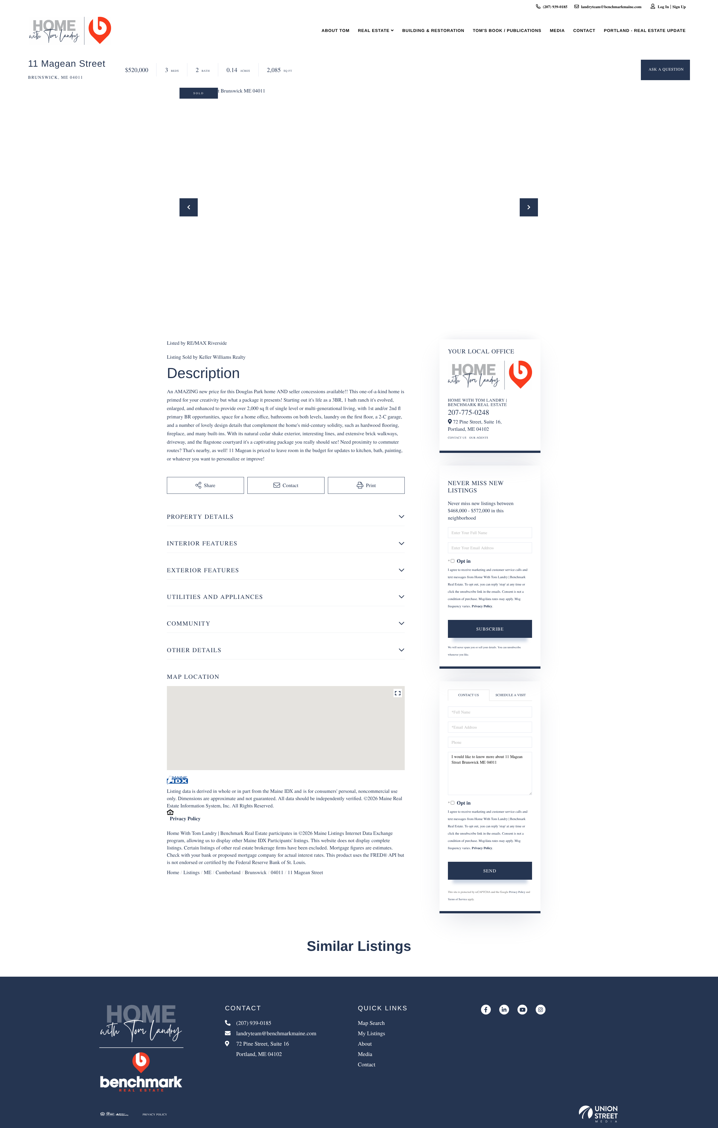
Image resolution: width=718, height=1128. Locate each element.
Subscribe (490, 629)
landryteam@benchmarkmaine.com (611, 7)
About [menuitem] (365, 1043)
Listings (191, 872)
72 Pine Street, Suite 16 (262, 1049)
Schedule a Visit (511, 695)
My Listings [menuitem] (371, 1033)
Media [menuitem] (557, 30)
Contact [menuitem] (584, 30)
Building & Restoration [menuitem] (433, 30)
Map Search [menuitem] (371, 1023)
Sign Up (679, 7)
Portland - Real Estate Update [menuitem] (645, 30)
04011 (277, 872)
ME (207, 872)
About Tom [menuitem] (336, 30)
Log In (663, 7)
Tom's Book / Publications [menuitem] (507, 30)
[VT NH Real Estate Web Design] (598, 1114)
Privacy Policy (185, 818)
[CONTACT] (665, 70)
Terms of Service (457, 899)
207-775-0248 (468, 412)
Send (489, 871)
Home (173, 872)
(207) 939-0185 (555, 7)
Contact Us (457, 437)
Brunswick (255, 872)
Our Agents (478, 437)
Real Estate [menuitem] (374, 30)
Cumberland (228, 872)
